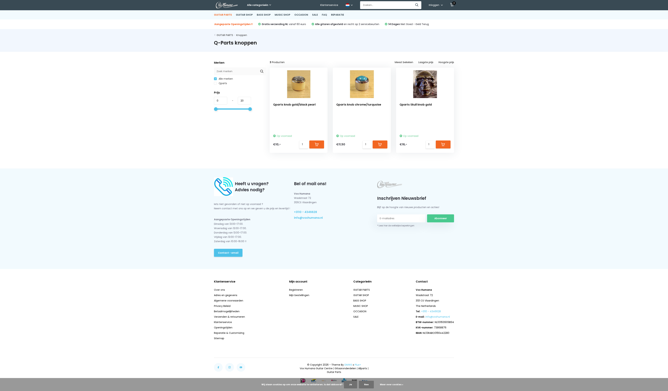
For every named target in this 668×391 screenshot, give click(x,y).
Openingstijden (223, 327)
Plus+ (358, 364)
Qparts (222, 83)
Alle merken (225, 78)
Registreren (296, 290)
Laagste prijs (425, 62)
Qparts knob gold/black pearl (294, 105)
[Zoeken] (417, 5)
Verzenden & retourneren (229, 317)
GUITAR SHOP (244, 15)
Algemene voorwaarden (228, 300)
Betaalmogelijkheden (227, 311)
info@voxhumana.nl (308, 218)
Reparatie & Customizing (229, 333)
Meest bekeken (404, 62)
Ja (350, 384)
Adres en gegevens (225, 295)
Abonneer (440, 218)
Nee (366, 384)
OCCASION (301, 15)
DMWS (348, 364)
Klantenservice (329, 5)
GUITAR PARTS (223, 15)
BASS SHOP (264, 15)
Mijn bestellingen (299, 295)
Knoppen (241, 35)
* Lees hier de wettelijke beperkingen (395, 225)
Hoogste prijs (446, 62)
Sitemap (219, 338)
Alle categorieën (257, 5)
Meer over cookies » (391, 384)
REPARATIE (337, 15)
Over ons (219, 290)
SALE (315, 15)
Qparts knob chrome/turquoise (358, 105)
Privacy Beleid (222, 306)
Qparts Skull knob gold (416, 105)
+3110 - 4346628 (305, 212)
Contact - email (228, 253)
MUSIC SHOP (282, 15)
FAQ (324, 15)
